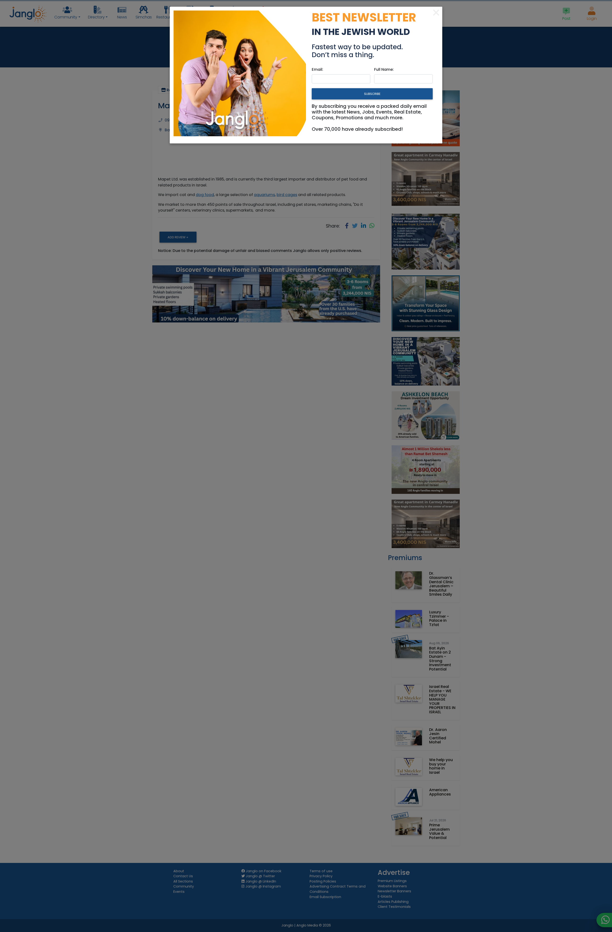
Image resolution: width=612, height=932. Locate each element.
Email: (317, 69)
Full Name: (384, 69)
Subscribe (372, 94)
